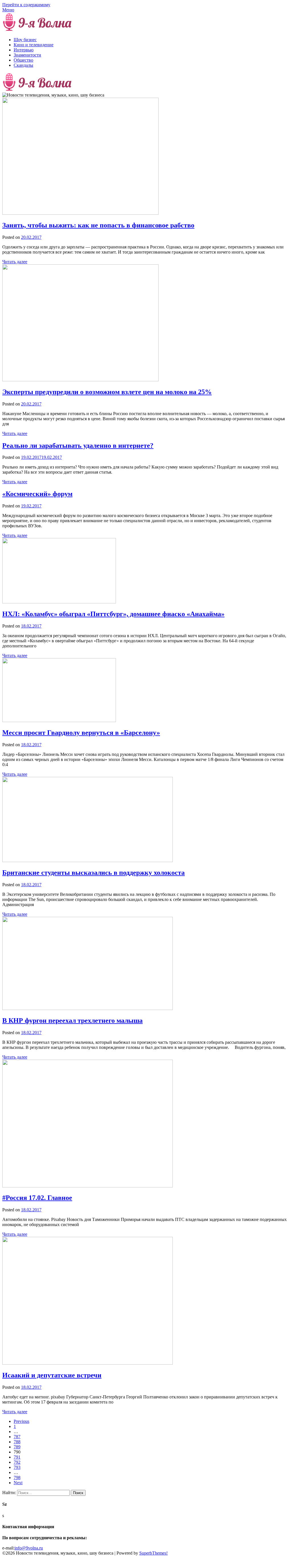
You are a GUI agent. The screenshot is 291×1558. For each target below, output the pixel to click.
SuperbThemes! (153, 1553)
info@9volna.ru (28, 1548)
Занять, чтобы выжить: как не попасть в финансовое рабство (98, 225)
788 (17, 1441)
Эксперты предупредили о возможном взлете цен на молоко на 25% (107, 392)
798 (17, 1477)
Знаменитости (27, 55)
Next (18, 1482)
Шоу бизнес (25, 39)
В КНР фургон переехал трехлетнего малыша (72, 1020)
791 (17, 1457)
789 (17, 1446)
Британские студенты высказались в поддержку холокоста (93, 872)
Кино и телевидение (33, 44)
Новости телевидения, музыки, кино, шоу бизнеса (123, 30)
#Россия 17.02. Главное (37, 1197)
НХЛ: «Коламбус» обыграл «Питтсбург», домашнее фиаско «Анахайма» (113, 614)
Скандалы (23, 65)
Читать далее (14, 261)
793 (17, 1467)
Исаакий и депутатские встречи (51, 1375)
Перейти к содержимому (26, 4)
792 (17, 1462)
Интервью (24, 49)
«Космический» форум (37, 493)
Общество (23, 60)
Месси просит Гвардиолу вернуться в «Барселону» (81, 732)
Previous (21, 1421)
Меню (8, 9)
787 (17, 1436)
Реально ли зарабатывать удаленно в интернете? (77, 445)
